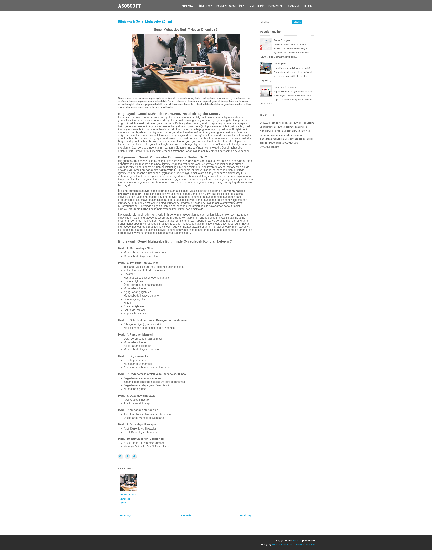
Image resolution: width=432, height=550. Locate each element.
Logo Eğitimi (280, 63)
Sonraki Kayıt (125, 515)
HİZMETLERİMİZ (256, 5)
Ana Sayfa (186, 515)
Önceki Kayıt (246, 515)
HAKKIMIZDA (293, 5)
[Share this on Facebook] (127, 456)
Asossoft (129, 6)
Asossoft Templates (305, 544)
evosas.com (287, 544)
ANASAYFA (187, 5)
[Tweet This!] (134, 456)
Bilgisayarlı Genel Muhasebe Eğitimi (145, 21)
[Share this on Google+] (120, 456)
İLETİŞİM (307, 5)
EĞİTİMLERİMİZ (204, 5)
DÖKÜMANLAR (275, 5)
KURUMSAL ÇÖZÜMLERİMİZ (230, 5)
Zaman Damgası (282, 40)
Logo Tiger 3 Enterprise (285, 87)
